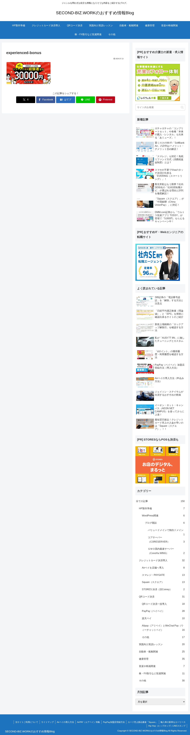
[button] (182, 107)
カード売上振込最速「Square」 (142, 722)
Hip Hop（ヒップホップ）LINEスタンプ (166, 726)
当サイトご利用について (26, 722)
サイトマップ (47, 722)
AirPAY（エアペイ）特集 (88, 722)
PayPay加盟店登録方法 (114, 722)
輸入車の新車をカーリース (173, 722)
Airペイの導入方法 (65, 722)
